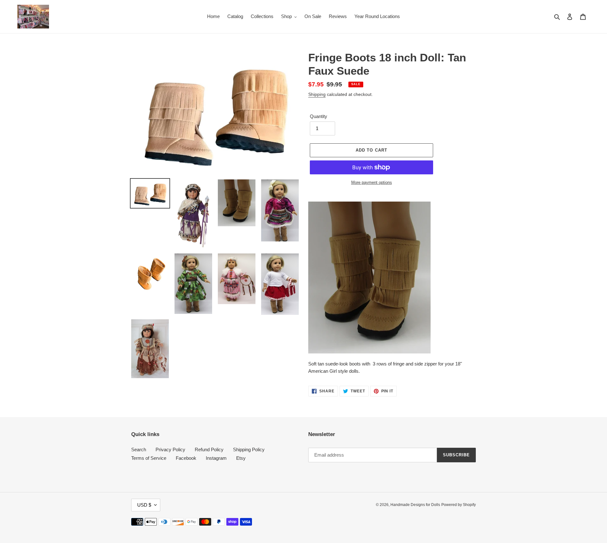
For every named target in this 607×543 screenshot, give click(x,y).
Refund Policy (209, 449)
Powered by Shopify (458, 504)
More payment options (371, 182)
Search (138, 449)
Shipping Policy (249, 449)
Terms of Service (148, 458)
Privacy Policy (170, 449)
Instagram (216, 458)
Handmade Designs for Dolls (415, 504)
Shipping (317, 94)
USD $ (144, 505)
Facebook (186, 458)
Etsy (241, 458)
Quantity (318, 116)
